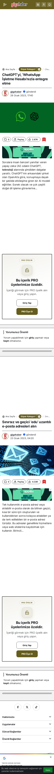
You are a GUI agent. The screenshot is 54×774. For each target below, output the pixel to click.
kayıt (6, 340)
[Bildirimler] (49, 4)
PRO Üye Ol (27, 311)
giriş (31, 337)
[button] (38, 4)
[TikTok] (36, 707)
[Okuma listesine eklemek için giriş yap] (44, 139)
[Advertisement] (27, 38)
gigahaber (15, 91)
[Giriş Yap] (43, 4)
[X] (27, 707)
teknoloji (7, 169)
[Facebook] (17, 707)
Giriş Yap (27, 303)
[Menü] (5, 4)
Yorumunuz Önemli (17, 332)
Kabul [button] (48, 770)
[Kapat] (51, 757)
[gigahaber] (19, 4)
